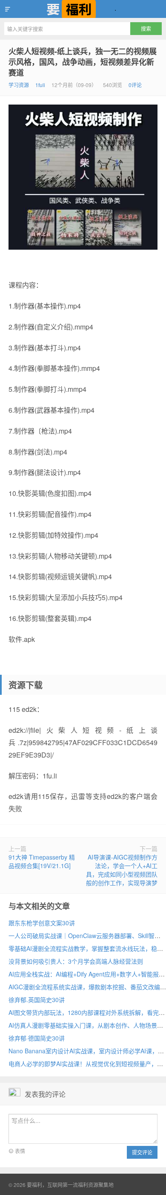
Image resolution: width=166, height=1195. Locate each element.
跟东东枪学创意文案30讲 (42, 922)
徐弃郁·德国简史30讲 (37, 1038)
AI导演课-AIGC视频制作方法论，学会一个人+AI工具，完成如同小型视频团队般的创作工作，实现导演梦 (121, 870)
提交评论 (142, 1152)
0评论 (135, 84)
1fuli (40, 84)
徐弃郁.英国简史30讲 (37, 999)
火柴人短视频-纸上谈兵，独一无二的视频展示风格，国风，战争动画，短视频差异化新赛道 (83, 62)
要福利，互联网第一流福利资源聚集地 (83, 9)
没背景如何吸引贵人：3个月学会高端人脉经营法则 (76, 961)
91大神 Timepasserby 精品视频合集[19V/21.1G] (42, 861)
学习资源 (19, 84)
